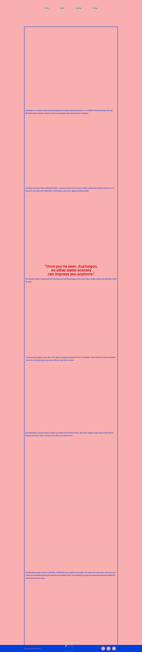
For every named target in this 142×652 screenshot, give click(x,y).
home (47, 8)
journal (78, 8)
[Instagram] (103, 648)
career (95, 8)
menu (62, 8)
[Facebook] (114, 648)
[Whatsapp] (108, 648)
